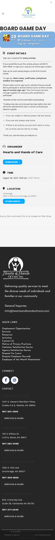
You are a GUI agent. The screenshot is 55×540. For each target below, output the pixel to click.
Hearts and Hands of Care (23, 152)
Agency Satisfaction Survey (16, 350)
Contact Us (8, 341)
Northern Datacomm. (27, 538)
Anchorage (7, 193)
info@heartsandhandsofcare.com (27, 311)
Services (6, 332)
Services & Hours (14, 418)
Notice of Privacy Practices (16, 344)
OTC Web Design (27, 535)
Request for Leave (12, 353)
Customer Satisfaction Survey (17, 347)
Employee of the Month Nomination (21, 359)
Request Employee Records (16, 356)
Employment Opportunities (16, 329)
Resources (7, 335)
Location (13, 189)
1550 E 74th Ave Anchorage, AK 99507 (20, 196)
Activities (7, 338)
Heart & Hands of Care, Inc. (32, 532)
